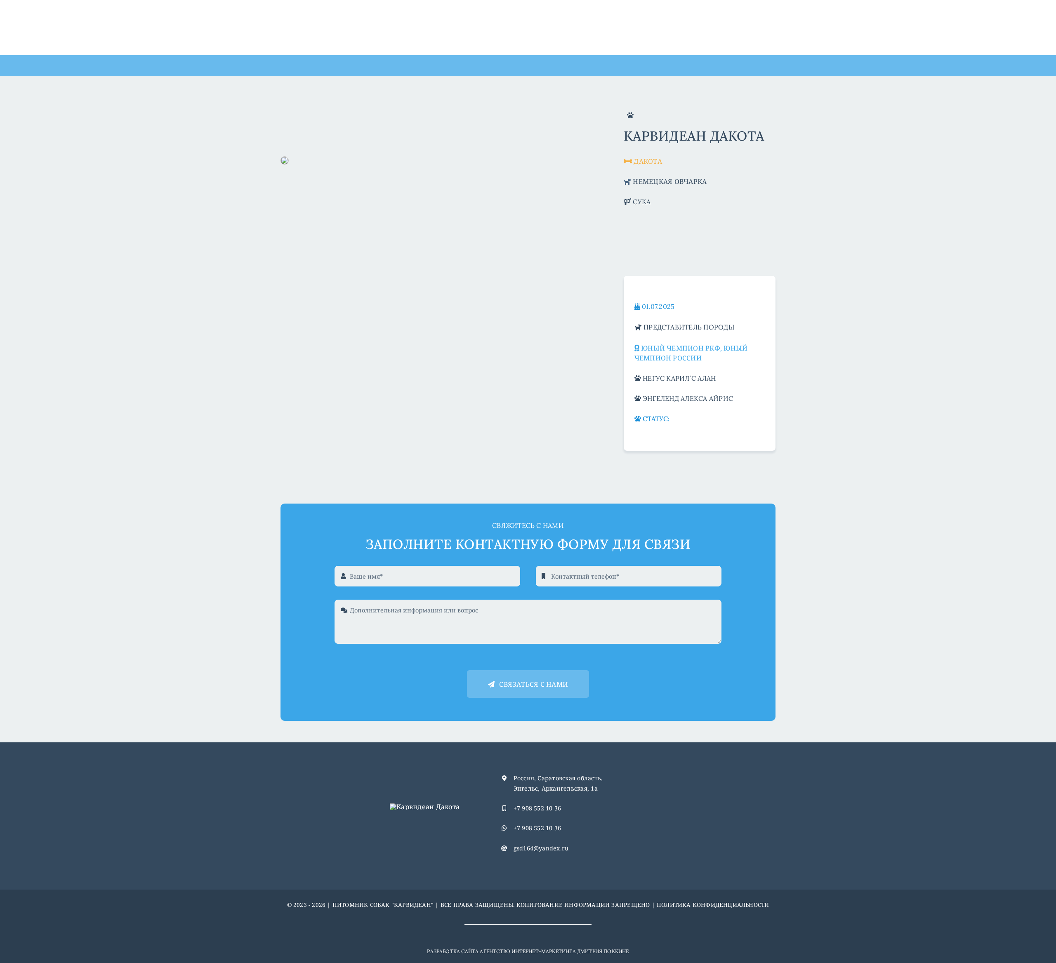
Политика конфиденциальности (713, 905)
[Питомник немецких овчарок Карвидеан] (425, 806)
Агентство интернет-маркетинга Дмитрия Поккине (554, 951)
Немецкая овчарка (670, 181)
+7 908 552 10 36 (537, 808)
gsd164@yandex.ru (541, 848)
